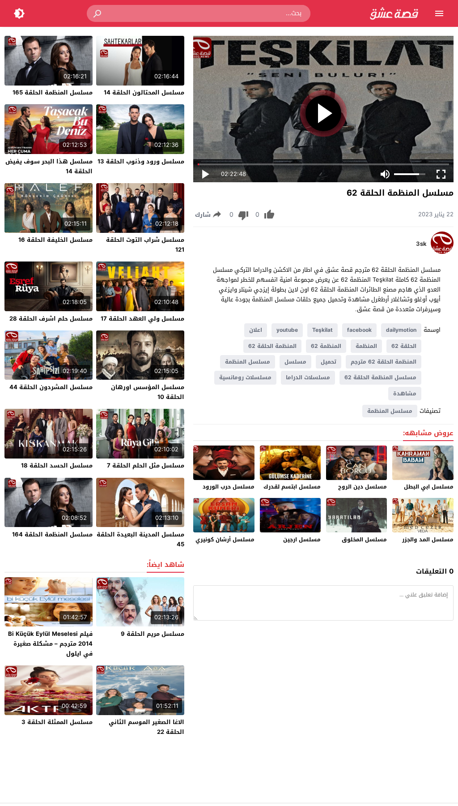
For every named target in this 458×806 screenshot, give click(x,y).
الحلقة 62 (403, 346)
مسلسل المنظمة (247, 362)
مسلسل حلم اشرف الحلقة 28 (51, 318)
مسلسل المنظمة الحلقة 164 (52, 534)
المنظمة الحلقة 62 (272, 346)
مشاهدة (404, 394)
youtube (287, 330)
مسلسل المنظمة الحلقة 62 (380, 377)
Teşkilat (322, 330)
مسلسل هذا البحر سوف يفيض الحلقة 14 (49, 166)
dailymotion (401, 330)
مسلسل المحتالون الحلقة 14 (144, 92)
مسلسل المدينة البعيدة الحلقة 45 (140, 539)
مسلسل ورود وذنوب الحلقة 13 (141, 161)
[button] (98, 13)
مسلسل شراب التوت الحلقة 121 (145, 244)
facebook (359, 330)
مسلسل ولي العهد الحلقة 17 (142, 318)
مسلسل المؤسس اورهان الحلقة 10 (147, 392)
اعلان (255, 330)
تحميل (328, 362)
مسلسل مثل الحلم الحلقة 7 (145, 465)
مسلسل (295, 362)
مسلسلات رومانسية (245, 377)
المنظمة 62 (326, 346)
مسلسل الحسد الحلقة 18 (57, 465)
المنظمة (366, 346)
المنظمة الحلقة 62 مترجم (383, 362)
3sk (421, 244)
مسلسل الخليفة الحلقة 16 (55, 239)
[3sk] (442, 251)
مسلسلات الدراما (308, 377)
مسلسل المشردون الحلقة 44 (51, 387)
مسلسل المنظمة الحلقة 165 (53, 92)
